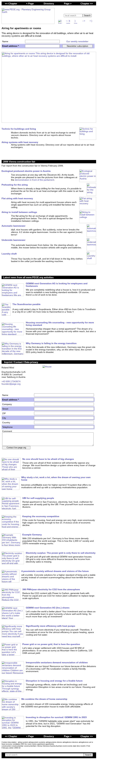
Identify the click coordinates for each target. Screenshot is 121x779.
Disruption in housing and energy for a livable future (54, 680)
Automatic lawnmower (13, 226)
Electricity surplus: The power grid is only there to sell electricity (60, 553)
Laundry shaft (9, 253)
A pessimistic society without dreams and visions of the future (55, 571)
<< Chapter (11, 3)
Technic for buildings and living (19, 129)
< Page (30, 3)
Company (7, 404)
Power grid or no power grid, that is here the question (51, 644)
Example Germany (32, 534)
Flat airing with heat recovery (17, 198)
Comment (7, 431)
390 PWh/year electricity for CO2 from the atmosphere (51, 589)
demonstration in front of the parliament (34, 180)
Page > (68, 3)
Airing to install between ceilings (19, 212)
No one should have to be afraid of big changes (48, 459)
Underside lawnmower (13, 240)
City (4, 418)
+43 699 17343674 (11, 381)
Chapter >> (86, 3)
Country (6, 422)
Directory (48, 3)
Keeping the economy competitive (40, 516)
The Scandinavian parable (26, 304)
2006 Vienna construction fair (19, 161)
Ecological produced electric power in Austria (26, 171)
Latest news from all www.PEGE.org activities (28, 277)
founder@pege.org (11, 384)
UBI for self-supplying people (38, 498)
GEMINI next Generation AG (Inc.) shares (47, 607)
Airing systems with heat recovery (20, 142)
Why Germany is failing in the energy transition (51, 343)
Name (5, 41)
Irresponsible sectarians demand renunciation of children (57, 662)
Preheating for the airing (15, 184)
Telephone (7, 427)
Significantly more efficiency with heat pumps (50, 626)
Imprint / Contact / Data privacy (21, 362)
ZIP (4, 413)
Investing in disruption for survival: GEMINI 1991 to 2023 (56, 717)
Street (5, 409)
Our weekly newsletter (77, 41)
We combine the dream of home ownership (44, 699)
